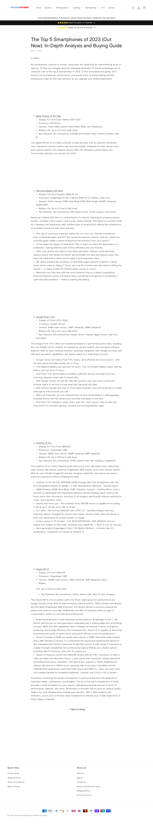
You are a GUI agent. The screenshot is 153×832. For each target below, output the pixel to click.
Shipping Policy (14, 778)
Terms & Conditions (16, 782)
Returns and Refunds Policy (88, 786)
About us (81, 773)
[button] (49, 7)
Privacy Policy (13, 773)
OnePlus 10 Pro (44, 443)
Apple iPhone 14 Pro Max (48, 116)
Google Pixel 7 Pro (45, 317)
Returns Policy (14, 786)
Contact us (81, 782)
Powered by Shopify (40, 815)
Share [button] (36, 58)
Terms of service (84, 795)
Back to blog (78, 709)
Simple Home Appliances (23, 815)
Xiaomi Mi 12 (42, 569)
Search (80, 778)
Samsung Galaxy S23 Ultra (49, 191)
